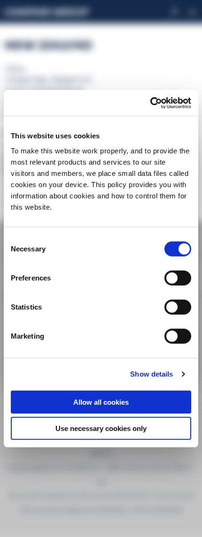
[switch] (177, 277)
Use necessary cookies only (101, 428)
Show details (151, 374)
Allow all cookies (101, 402)
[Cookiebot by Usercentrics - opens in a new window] (150, 103)
